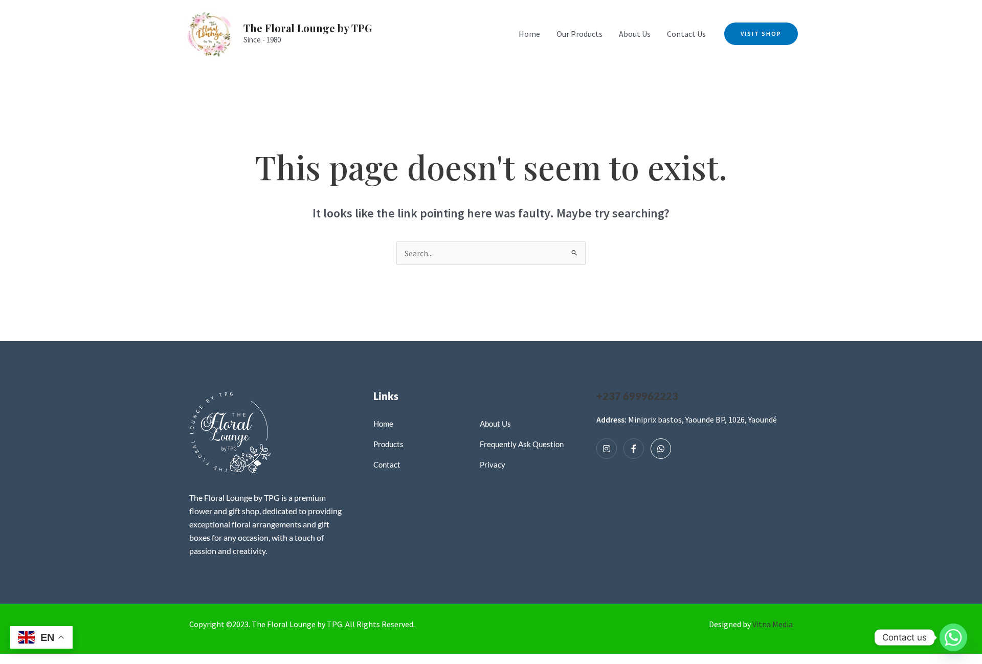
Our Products (579, 34)
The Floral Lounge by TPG (307, 28)
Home (529, 34)
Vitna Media (772, 624)
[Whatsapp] (661, 448)
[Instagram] (606, 448)
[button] (761, 34)
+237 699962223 (637, 396)
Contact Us (686, 34)
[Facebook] (633, 448)
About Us (635, 34)
